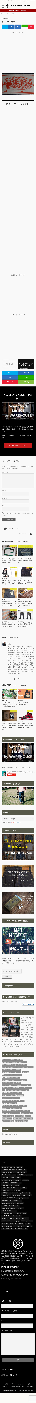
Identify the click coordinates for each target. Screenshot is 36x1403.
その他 (12, 1116)
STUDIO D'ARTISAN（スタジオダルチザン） (14, 1105)
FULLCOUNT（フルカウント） (10, 1080)
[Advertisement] (18, 51)
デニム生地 (29, 1118)
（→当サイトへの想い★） (12, 1046)
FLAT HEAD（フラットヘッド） (11, 1077)
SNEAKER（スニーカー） (9, 1103)
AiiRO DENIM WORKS (8, 1064)
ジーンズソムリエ (7, 1118)
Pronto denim (19, 1095)
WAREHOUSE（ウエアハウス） (11, 1113)
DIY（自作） (5, 1075)
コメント (5, 472)
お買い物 (5, 1386)
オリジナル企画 (19, 1116)
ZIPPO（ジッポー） (26, 1113)
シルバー (27, 1116)
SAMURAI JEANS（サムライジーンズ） (13, 1100)
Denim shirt (25, 1072)
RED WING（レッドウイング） (10, 1098)
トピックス (13, 1384)
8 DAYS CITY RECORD (8, 1059)
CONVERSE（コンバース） (25, 1067)
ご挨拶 (6, 1384)
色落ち (26, 1121)
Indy (9, 644)
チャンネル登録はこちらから (18, 445)
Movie (18, 1386)
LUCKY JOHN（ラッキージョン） (22, 1087)
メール (4, 498)
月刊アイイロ (18, 1121)
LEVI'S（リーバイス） (8, 1085)
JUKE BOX (17, 1082)
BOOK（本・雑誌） (21, 1064)
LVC (3, 1090)
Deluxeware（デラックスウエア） (11, 1072)
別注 (12, 1121)
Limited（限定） (6, 1087)
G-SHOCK (23, 1080)
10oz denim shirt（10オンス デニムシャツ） (14, 1062)
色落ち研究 (12, 1386)
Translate (17, 822)
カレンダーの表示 (28, 1004)
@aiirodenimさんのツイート (12, 1134)
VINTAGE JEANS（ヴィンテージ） (11, 1108)
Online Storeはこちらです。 (18, 10)
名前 (4, 490)
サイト (4, 506)
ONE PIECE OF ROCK (8, 1095)
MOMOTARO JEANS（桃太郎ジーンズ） (17, 1090)
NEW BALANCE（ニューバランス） (12, 1093)
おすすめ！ (5, 1116)
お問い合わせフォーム (9, 1375)
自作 (23, 1386)
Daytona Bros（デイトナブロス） (11, 1070)
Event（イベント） (16, 1075)
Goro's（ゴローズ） (7, 1082)
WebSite (18, 679)
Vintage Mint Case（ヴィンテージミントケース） (15, 1110)
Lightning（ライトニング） (23, 1085)
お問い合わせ (30, 1386)
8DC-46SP (20, 1059)
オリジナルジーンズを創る (24, 1384)
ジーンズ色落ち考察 (19, 1118)
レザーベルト (5, 1121)
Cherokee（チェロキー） (9, 1067)
